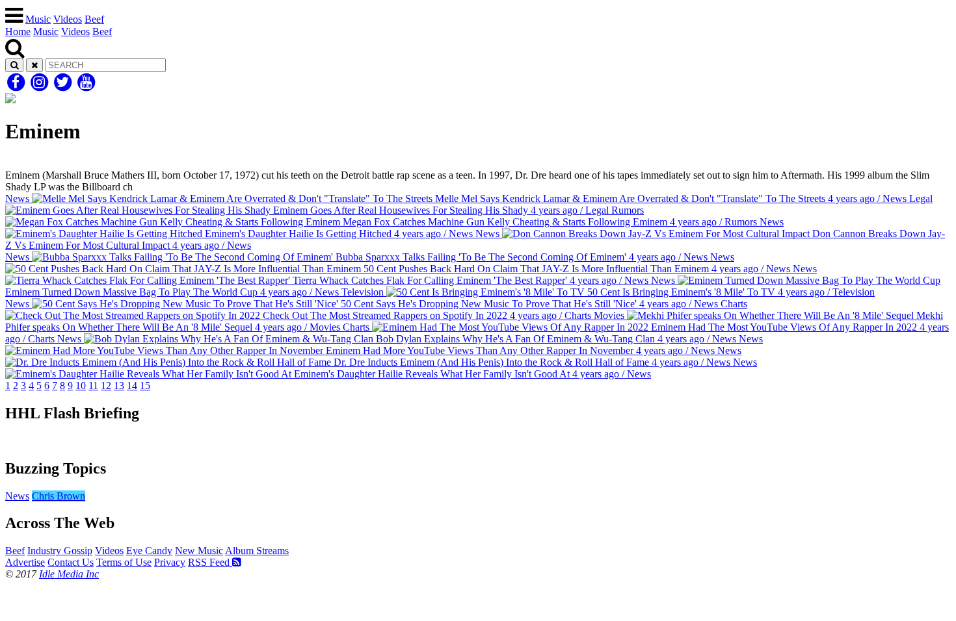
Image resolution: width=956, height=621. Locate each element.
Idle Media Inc (69, 573)
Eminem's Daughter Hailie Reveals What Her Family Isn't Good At (524, 368)
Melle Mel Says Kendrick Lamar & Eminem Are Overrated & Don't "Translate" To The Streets (456, 198)
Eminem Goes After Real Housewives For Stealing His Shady (602, 204)
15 (145, 385)
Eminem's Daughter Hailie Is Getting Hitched (493, 227)
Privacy (169, 562)
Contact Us (70, 562)
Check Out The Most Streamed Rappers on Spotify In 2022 (503, 309)
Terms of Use (124, 562)
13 (119, 385)
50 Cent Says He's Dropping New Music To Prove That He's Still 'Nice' (361, 303)
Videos (67, 19)
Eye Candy (149, 550)
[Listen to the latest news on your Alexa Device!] (478, 440)
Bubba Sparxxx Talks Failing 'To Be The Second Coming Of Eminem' (356, 256)
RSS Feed (210, 562)
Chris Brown (58, 495)
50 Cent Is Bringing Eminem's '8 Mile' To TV (608, 292)
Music (38, 19)
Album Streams (257, 550)
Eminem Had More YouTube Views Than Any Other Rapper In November (543, 344)
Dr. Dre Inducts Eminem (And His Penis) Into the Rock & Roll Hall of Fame (536, 356)
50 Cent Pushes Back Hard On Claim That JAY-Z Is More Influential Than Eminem (575, 262)
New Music (199, 550)
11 (93, 385)
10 (80, 385)
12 (106, 385)
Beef (94, 19)
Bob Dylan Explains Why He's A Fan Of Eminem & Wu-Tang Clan (396, 338)
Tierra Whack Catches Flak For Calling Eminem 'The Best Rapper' (553, 274)
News (17, 495)
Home (18, 31)
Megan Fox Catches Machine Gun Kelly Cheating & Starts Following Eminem (548, 216)
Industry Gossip (59, 550)
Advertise (25, 562)
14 (132, 385)
